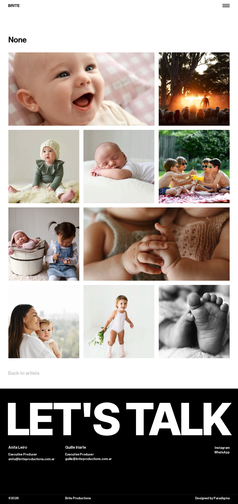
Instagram (222, 447)
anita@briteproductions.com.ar (31, 459)
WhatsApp (222, 452)
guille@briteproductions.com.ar (88, 459)
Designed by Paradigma (212, 498)
